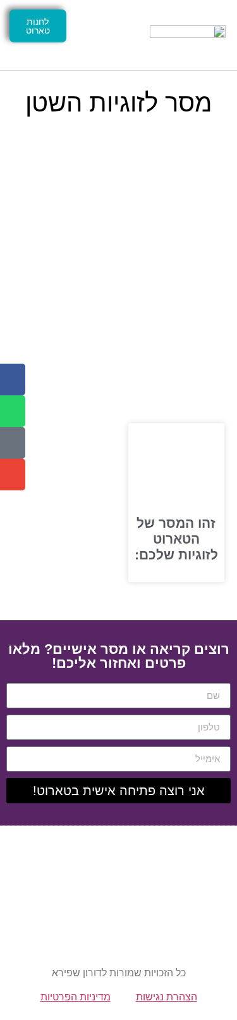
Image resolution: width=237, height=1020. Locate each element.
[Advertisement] (118, 266)
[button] (107, 35)
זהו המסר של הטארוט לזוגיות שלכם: (176, 539)
